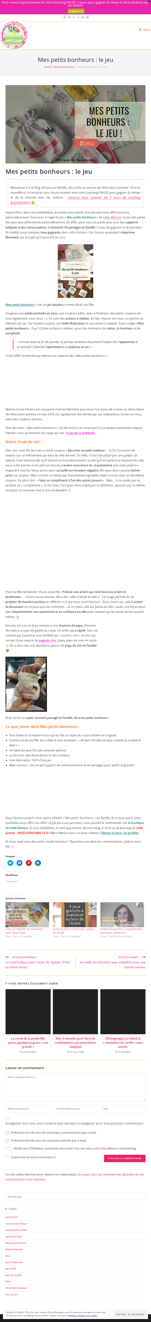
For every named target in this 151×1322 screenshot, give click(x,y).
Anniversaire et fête (16, 1230)
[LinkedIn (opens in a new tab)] (82, 17)
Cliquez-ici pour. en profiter (120, 833)
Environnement (14, 1249)
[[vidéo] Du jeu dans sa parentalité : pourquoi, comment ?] (122, 914)
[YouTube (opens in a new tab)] (87, 17)
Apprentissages (14, 1236)
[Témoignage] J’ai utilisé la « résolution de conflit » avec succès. (123, 1042)
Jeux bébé (11, 1268)
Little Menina (112, 217)
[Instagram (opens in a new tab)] (78, 17)
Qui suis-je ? (12, 1294)
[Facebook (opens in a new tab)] (69, 17)
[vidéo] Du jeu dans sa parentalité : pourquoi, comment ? (122, 930)
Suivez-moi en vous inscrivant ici (33, 1157)
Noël (8, 1281)
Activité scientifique (16, 1223)
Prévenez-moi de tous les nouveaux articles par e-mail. (49, 1140)
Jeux (8, 1255)
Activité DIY (12, 1217)
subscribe (99, 1148)
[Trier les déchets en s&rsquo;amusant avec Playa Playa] (27, 914)
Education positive (64, 66)
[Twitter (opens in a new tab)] (64, 17)
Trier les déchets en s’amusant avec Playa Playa (24, 930)
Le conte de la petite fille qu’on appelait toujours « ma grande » (28, 1042)
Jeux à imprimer (14, 1262)
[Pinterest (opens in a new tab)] (74, 17)
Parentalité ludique (16, 1288)
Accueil (48, 66)
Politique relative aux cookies (82, 1315)
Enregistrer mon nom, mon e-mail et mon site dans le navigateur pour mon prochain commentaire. (75, 1123)
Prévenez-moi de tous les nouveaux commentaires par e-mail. (54, 1133)
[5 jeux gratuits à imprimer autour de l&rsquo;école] (74, 914)
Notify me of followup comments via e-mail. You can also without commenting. (75, 1148)
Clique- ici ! (76, 11)
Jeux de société (14, 1275)
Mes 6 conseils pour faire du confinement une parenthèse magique (75, 1042)
